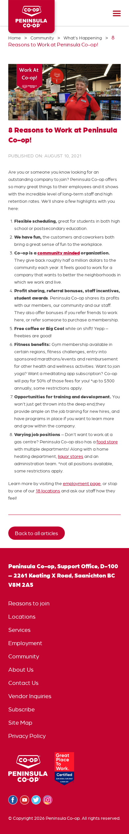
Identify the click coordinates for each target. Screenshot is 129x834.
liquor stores (70, 456)
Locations (21, 616)
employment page (82, 483)
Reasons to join (29, 603)
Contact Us (23, 683)
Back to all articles (36, 533)
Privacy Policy (27, 736)
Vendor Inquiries (29, 696)
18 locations (48, 491)
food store (107, 442)
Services (19, 630)
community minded (58, 253)
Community (23, 656)
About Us (20, 669)
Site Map (20, 722)
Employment (25, 643)
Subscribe (21, 709)
